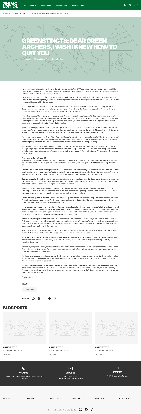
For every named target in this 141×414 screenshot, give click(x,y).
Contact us (30, 398)
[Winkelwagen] (137, 5)
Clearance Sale (78, 5)
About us (6, 398)
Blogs (16, 13)
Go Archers (30, 289)
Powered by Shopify (69, 410)
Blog (24, 13)
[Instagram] (80, 409)
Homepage (6, 13)
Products (32, 5)
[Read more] (126, 5)
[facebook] (86, 409)
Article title (10, 347)
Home (23, 5)
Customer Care (61, 5)
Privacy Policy (100, 398)
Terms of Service (124, 398)
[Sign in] (134, 5)
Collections (46, 5)
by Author (20, 350)
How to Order (54, 398)
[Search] (130, 5)
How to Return (77, 398)
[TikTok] (92, 409)
